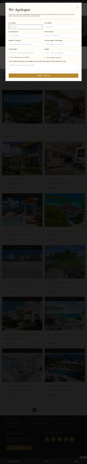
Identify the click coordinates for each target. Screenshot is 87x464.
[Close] (77, 7)
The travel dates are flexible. (20, 57)
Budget (47, 49)
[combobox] (61, 44)
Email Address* (14, 31)
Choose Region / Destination (54, 40)
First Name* (12, 23)
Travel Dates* (13, 49)
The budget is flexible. (54, 57)
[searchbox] (61, 44)
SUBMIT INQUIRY (43, 75)
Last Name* (48, 23)
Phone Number (49, 31)
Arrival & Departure (18, 53)
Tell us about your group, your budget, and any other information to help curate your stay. (37, 61)
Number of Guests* (15, 40)
